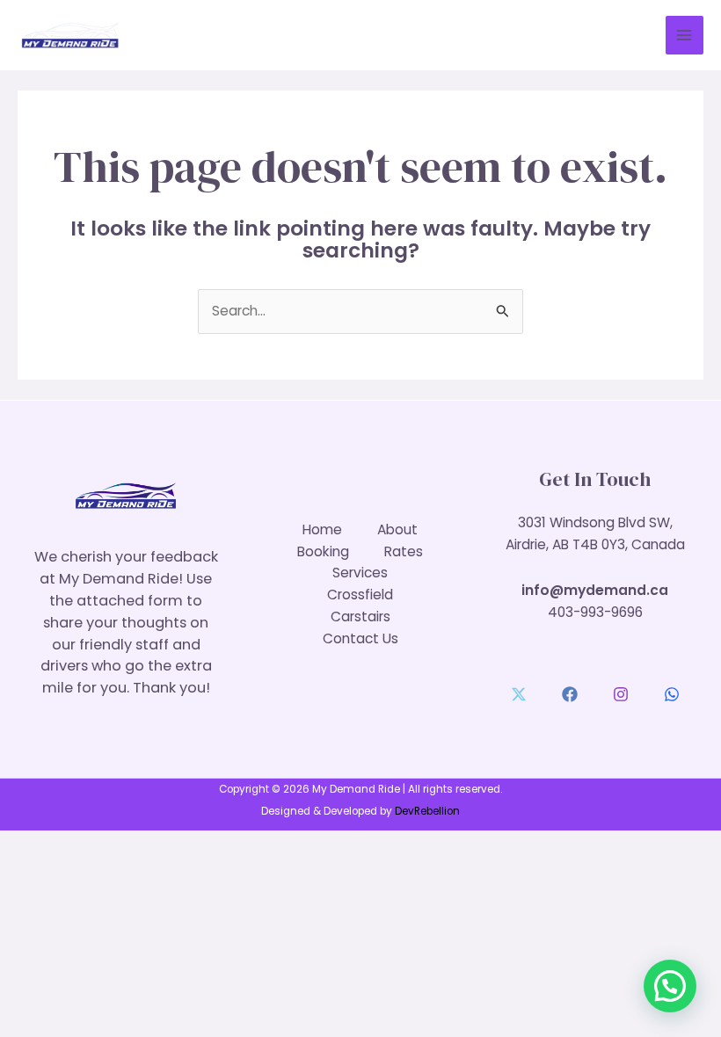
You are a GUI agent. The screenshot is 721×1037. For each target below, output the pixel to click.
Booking (323, 551)
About (397, 529)
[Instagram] (621, 694)
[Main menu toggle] (684, 35)
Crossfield (360, 594)
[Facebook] (570, 694)
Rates (403, 551)
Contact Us (360, 638)
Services (360, 572)
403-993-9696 (595, 612)
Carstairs (360, 616)
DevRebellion (427, 811)
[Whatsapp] (672, 694)
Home (322, 529)
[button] (670, 986)
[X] (519, 694)
